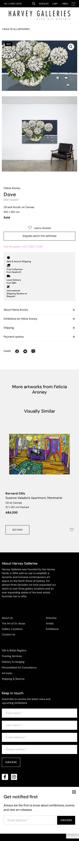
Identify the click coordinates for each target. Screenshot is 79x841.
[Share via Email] (17, 351)
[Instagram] (14, 777)
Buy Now (17, 529)
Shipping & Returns (13, 678)
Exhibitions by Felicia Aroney (20, 318)
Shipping (9, 327)
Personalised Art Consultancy (19, 667)
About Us (7, 618)
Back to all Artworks (17, 29)
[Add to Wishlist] (71, 529)
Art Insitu (7, 673)
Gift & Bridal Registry (14, 650)
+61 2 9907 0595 (13, 3)
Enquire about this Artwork (40, 236)
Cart (55, 3)
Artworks (51, 618)
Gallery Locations (12, 629)
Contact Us (8, 634)
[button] (71, 46)
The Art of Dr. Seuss (13, 623)
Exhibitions (52, 629)
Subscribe (11, 762)
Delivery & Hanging (13, 661)
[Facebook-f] (5, 777)
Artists (49, 623)
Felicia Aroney (12, 188)
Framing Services (12, 656)
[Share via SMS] (33, 351)
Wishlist (44, 3)
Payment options (14, 336)
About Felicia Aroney (16, 309)
